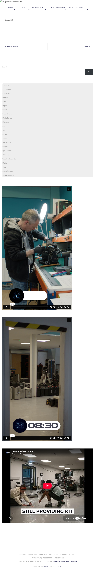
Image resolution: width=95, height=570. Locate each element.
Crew (4, 167)
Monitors (5, 122)
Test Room (6, 142)
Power (4, 134)
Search (4, 67)
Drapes (5, 146)
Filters (4, 110)
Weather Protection (9, 159)
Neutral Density (11, 46)
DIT (3, 126)
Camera (5, 85)
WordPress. (57, 567)
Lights (4, 106)
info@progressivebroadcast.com (65, 561)
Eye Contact (6, 151)
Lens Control (7, 114)
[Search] (89, 72)
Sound (4, 138)
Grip (4, 101)
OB (3, 130)
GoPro (87, 46)
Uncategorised (8, 175)
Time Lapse (6, 155)
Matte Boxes (7, 118)
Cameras (6, 93)
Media (4, 163)
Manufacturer (7, 171)
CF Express (6, 89)
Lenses (5, 97)
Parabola (47, 567)
